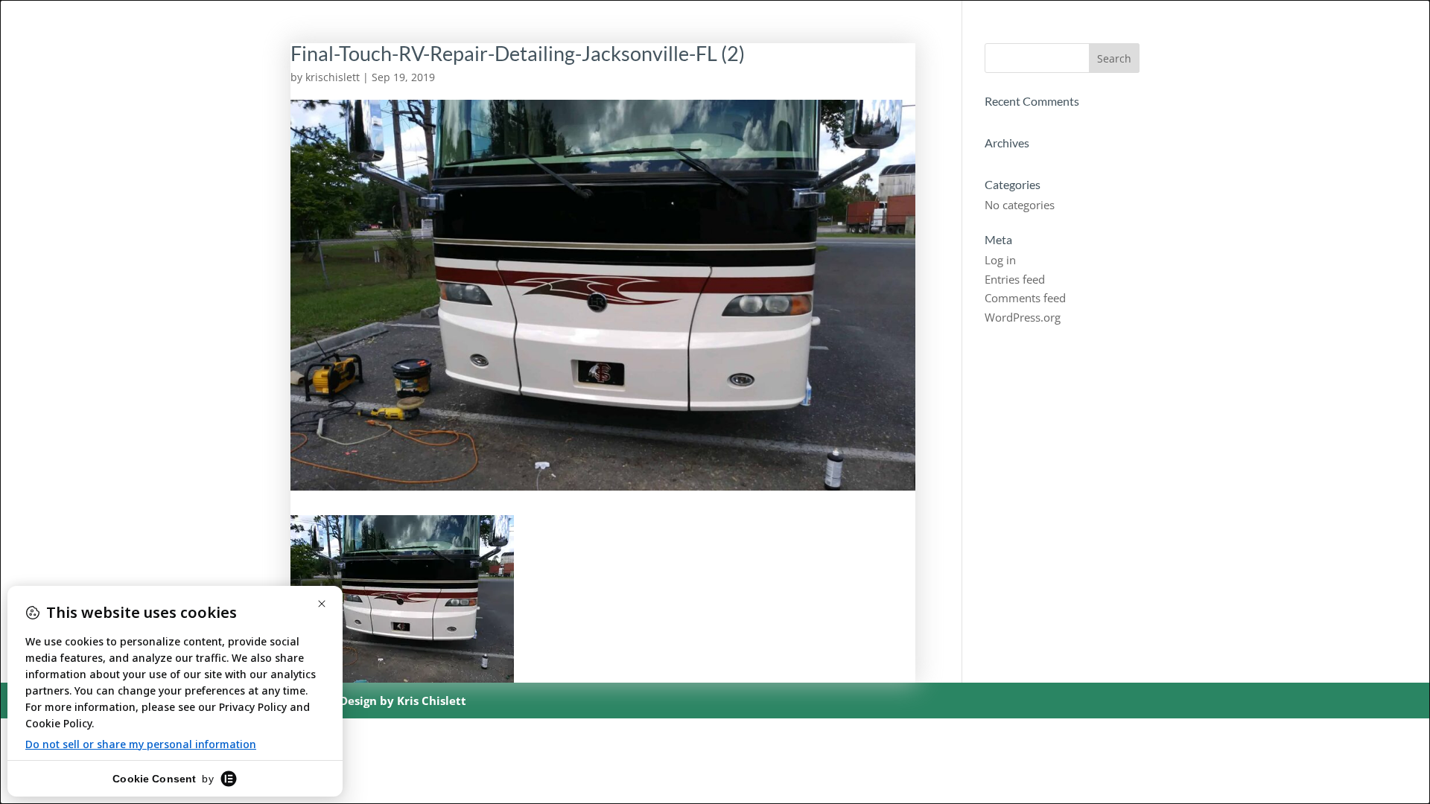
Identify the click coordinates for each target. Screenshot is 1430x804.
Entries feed (1015, 279)
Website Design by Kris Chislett (378, 700)
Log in (1000, 259)
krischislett (332, 77)
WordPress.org (1023, 317)
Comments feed (1025, 297)
